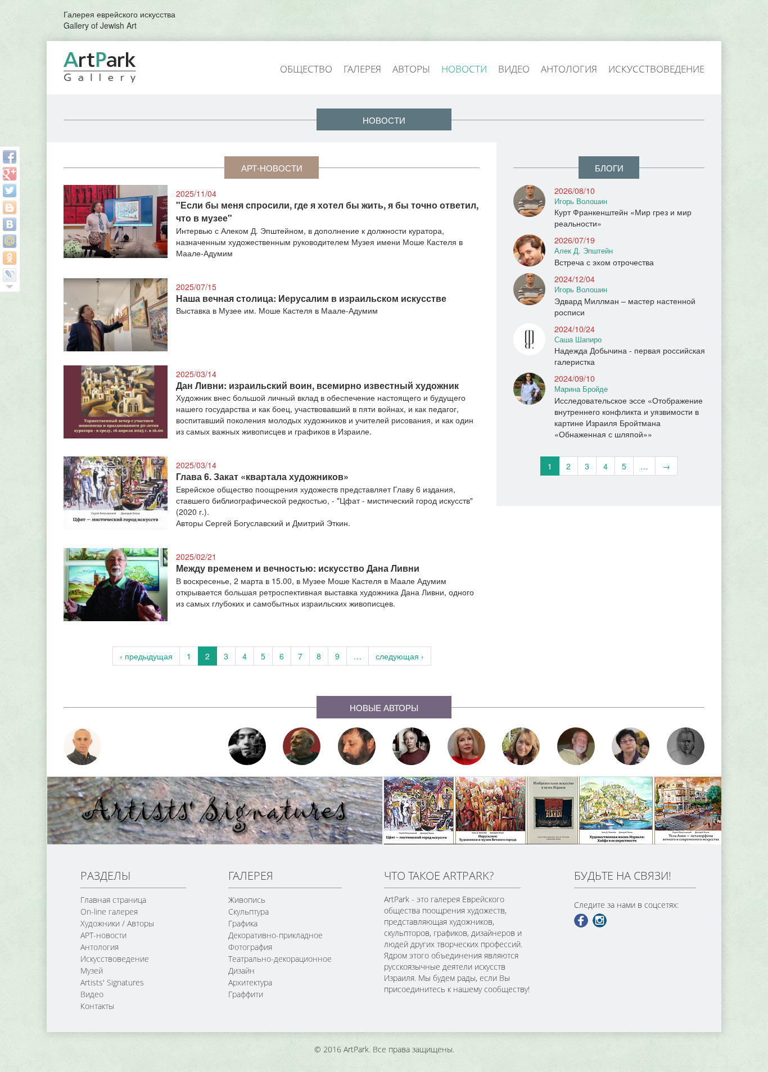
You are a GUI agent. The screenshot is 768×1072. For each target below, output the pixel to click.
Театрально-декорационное (280, 958)
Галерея (362, 68)
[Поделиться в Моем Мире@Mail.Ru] (9, 241)
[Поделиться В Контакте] (9, 224)
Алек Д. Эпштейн (583, 250)
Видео (514, 68)
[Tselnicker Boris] (357, 746)
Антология (569, 68)
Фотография (250, 947)
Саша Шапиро (578, 339)
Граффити (245, 994)
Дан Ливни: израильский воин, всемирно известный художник (317, 385)
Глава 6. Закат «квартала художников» (262, 476)
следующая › (400, 656)
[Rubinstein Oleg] (83, 746)
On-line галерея (109, 911)
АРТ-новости (103, 935)
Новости (464, 68)
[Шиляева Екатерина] (521, 746)
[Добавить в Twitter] (9, 190)
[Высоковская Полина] (631, 746)
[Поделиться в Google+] (9, 173)
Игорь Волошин (580, 201)
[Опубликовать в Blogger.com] (9, 207)
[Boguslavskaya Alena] (467, 746)
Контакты (97, 1006)
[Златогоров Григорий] (247, 746)
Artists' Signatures (112, 982)
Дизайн (241, 970)
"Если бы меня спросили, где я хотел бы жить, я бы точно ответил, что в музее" (327, 211)
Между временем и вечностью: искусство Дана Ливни (297, 568)
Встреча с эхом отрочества (604, 262)
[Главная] (112, 66)
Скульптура (248, 911)
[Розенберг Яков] (686, 746)
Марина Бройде (581, 388)
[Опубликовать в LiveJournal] (9, 275)
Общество (306, 68)
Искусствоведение (656, 68)
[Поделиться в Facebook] (9, 157)
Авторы (411, 68)
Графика (242, 923)
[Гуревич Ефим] (302, 746)
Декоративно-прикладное (275, 935)
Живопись (246, 899)
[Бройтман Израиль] (411, 746)
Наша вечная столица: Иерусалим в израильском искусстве (311, 298)
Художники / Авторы (117, 923)
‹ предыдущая (146, 656)
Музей (91, 970)
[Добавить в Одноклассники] (9, 258)
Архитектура (250, 982)
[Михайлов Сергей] (576, 746)
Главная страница (113, 899)
